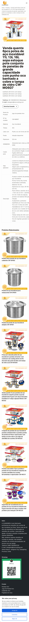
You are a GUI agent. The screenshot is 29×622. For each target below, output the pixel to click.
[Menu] (26, 3)
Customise (14, 614)
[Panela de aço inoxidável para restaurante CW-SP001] (14, 277)
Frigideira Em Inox (7, 592)
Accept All (14, 610)
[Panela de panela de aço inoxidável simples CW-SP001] (14, 309)
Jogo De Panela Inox (8, 588)
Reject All (14, 618)
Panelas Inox (5, 586)
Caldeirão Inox (6, 590)
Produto (8, 7)
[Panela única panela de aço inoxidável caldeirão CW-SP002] (14, 245)
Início (3, 7)
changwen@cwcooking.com (15, 102)
